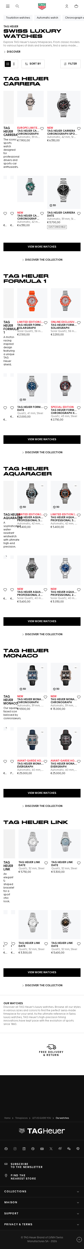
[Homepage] (42, 6)
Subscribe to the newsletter (27, 1166)
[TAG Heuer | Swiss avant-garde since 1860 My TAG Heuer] (42, 1131)
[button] (66, 6)
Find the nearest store (23, 1177)
